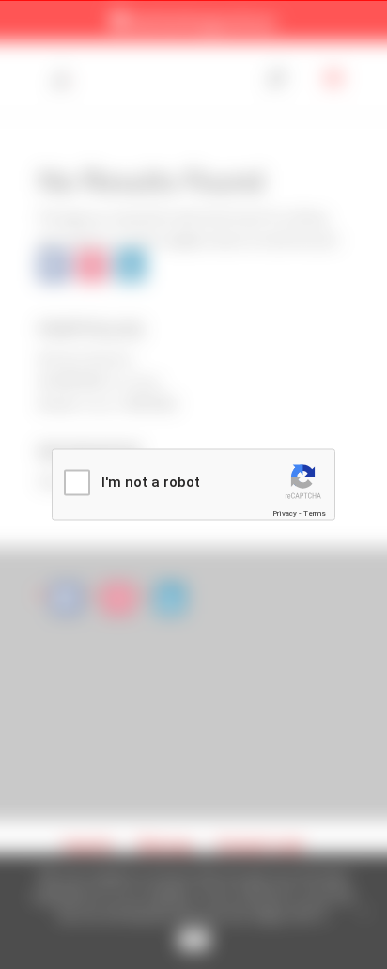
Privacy (284, 512)
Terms (314, 512)
